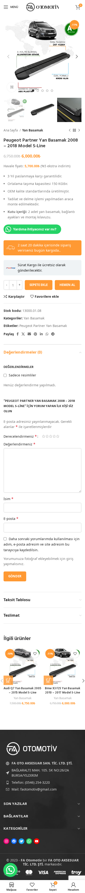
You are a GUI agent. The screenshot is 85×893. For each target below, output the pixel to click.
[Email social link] (29, 334)
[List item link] (42, 782)
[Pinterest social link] (35, 334)
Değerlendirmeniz (19, 444)
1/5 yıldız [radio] (43, 436)
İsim (8, 498)
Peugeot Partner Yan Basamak (43, 325)
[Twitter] (21, 841)
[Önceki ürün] (69, 130)
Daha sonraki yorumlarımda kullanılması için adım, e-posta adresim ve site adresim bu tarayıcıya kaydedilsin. (42, 544)
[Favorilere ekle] (35, 654)
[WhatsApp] (29, 841)
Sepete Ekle (39, 285)
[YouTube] (36, 841)
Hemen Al (67, 285)
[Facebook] (14, 841)
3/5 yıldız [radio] (50, 436)
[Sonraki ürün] (79, 130)
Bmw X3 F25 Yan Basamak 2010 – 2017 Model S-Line (62, 690)
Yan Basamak (32, 130)
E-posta (11, 518)
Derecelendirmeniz (20, 436)
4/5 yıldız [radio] (54, 436)
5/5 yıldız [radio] (58, 436)
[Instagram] (6, 841)
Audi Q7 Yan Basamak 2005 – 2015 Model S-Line (22, 690)
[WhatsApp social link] (47, 334)
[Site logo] (42, 6)
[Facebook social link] (17, 334)
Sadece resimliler (22, 375)
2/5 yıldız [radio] (47, 436)
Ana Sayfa (11, 130)
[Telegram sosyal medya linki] (53, 334)
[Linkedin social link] (41, 334)
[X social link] (23, 334)
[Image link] (32, 748)
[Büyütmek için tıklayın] (12, 87)
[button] (8, 680)
